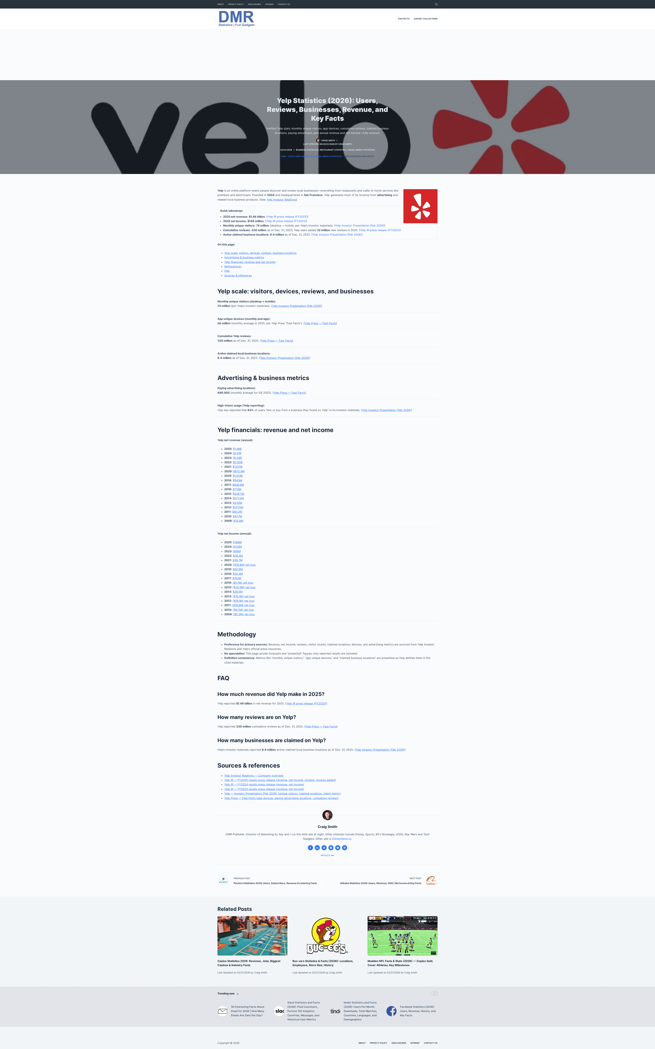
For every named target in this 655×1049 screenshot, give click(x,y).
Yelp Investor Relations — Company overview (253, 775)
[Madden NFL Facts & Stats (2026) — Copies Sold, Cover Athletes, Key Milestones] (403, 936)
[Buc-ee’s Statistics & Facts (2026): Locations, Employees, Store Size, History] (327, 936)
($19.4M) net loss (244, 564)
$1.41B (237, 453)
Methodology (233, 266)
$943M (237, 480)
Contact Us (284, 4)
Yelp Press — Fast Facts (320, 323)
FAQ (226, 271)
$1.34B (237, 458)
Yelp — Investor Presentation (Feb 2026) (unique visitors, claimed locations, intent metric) (282, 793)
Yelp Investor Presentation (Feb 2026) (359, 225)
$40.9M (238, 569)
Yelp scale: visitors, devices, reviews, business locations (260, 253)
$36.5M (238, 591)
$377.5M (238, 498)
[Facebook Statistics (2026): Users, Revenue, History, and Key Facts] (391, 1011)
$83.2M (237, 511)
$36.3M (238, 555)
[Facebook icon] (310, 847)
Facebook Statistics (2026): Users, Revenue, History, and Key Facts (418, 1011)
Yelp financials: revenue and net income (249, 262)
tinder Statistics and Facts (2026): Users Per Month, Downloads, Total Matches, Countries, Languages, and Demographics (360, 1011)
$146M (237, 542)
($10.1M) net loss (243, 596)
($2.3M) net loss (243, 614)
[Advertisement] (327, 54)
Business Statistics (307, 150)
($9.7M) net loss (243, 609)
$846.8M (238, 484)
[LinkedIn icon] (317, 847)
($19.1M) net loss (243, 600)
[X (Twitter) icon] (330, 847)
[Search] (436, 4)
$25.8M (238, 520)
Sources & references (238, 275)
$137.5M (238, 507)
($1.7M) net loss (243, 582)
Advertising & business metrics (244, 257)
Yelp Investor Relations (281, 199)
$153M (236, 578)
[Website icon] (324, 847)
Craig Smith (345, 144)
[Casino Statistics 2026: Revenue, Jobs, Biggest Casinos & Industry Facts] (252, 936)
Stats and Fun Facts (300, 156)
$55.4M (238, 574)
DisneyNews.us (341, 838)
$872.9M (239, 471)
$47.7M (237, 516)
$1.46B (237, 448)
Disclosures (254, 4)
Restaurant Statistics (333, 150)
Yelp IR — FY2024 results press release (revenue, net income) (264, 784)
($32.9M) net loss (244, 587)
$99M (237, 551)
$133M (237, 546)
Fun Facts (404, 18)
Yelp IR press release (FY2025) (287, 216)
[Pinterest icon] (344, 847)
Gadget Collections (426, 18)
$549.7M (238, 494)
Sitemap (269, 4)
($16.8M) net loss (243, 605)
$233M (237, 503)
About (220, 4)
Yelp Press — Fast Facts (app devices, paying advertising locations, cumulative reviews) (281, 798)
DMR (283, 156)
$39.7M (237, 560)
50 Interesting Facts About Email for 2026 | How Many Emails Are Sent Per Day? (247, 1011)
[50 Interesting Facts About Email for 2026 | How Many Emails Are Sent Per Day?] (222, 1011)
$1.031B (237, 466)
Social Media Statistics (361, 150)
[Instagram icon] (337, 847)
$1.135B (238, 462)
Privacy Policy (236, 4)
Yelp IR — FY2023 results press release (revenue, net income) (264, 789)
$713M (237, 489)
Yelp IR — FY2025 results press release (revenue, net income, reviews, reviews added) (280, 780)
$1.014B (238, 475)
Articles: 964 (327, 855)
